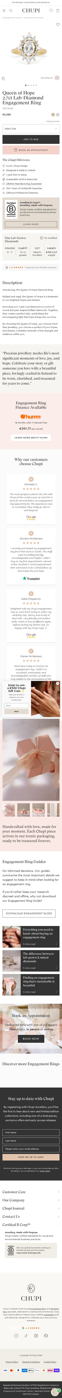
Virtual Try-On (47, 78)
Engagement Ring (38, 1309)
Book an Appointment (33, 150)
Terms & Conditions (31, 1362)
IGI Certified (50, 238)
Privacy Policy (12, 1362)
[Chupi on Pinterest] (36, 1336)
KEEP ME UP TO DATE (31, 1157)
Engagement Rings (12, 18)
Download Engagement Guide (29, 913)
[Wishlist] (51, 10)
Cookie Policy (50, 1362)
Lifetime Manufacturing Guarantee (24, 184)
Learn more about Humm (31, 438)
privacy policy (45, 1171)
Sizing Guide (53, 121)
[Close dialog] (57, 683)
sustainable (49, 1315)
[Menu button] (4, 10)
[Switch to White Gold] (58, 114)
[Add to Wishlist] (58, 25)
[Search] (10, 10)
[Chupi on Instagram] (16, 1336)
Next (16, 712)
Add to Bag (31, 139)
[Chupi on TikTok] (26, 1336)
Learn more (31, 224)
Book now (31, 1039)
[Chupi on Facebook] (46, 1336)
